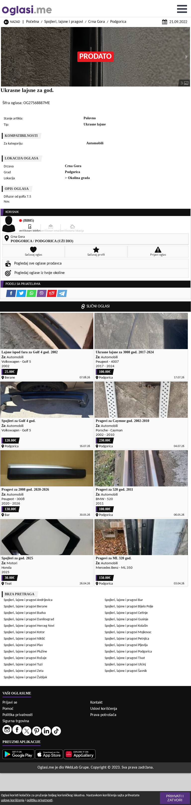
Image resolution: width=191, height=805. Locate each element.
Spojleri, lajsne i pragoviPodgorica (128, 652)
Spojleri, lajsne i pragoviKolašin (126, 626)
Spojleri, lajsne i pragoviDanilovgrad (29, 619)
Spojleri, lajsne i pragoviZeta (24, 671)
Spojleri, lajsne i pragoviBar (124, 600)
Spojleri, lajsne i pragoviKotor (24, 632)
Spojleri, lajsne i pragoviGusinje (126, 619)
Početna (32, 22)
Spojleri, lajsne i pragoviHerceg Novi (29, 626)
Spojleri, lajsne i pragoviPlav (23, 645)
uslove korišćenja (12, 800)
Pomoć (7, 709)
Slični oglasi (98, 306)
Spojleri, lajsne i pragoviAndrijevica (28, 600)
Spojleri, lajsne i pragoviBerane (25, 606)
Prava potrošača (103, 715)
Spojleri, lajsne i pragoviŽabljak (25, 677)
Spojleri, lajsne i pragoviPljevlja (126, 645)
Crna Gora (96, 22)
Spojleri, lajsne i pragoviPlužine (25, 652)
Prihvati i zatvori (175, 798)
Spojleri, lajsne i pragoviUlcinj (125, 664)
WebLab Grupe (77, 768)
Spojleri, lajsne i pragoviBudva (25, 613)
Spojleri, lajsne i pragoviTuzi (23, 664)
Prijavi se (9, 703)
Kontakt (96, 703)
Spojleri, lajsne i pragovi (63, 22)
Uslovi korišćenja (103, 709)
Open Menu (182, 9)
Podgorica (118, 22)
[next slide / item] (186, 57)
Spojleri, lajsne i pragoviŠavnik (126, 671)
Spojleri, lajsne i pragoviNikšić (24, 639)
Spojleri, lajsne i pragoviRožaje (25, 658)
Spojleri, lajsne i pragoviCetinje (126, 613)
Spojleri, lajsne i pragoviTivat (125, 658)
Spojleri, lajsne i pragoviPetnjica (127, 639)
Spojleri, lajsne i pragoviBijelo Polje (129, 606)
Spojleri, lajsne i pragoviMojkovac (128, 632)
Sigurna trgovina (15, 721)
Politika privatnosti (17, 715)
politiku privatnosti (39, 800)
